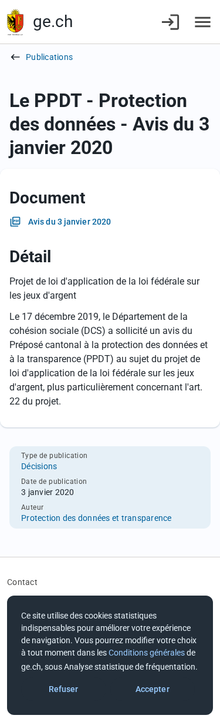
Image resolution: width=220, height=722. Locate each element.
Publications (49, 57)
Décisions (39, 466)
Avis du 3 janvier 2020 (69, 221)
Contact (22, 582)
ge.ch (53, 21)
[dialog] (110, 655)
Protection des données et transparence (96, 518)
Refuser (64, 689)
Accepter (153, 689)
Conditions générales (147, 652)
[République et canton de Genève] (15, 22)
